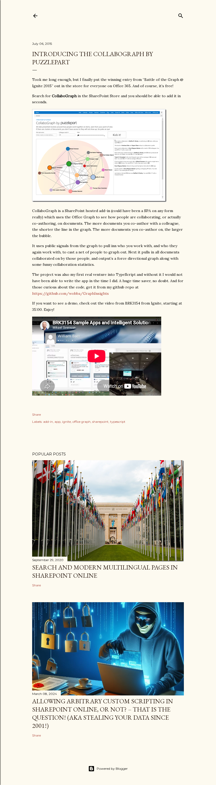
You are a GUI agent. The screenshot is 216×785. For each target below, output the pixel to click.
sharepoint (100, 422)
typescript (117, 422)
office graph (81, 422)
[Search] (181, 14)
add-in (48, 422)
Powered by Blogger (112, 769)
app (58, 422)
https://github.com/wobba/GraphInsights (70, 293)
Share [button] (36, 414)
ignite (66, 422)
